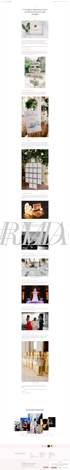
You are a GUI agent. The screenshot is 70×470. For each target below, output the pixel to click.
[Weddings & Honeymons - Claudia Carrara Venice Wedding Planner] (51, 446)
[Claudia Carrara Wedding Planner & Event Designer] (1, 1)
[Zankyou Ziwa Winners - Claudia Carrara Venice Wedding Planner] (49, 446)
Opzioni (66, 467)
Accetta (54, 467)
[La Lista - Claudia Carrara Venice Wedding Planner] (54, 446)
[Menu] (68, 1)
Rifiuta (60, 467)
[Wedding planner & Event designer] (8, 1)
